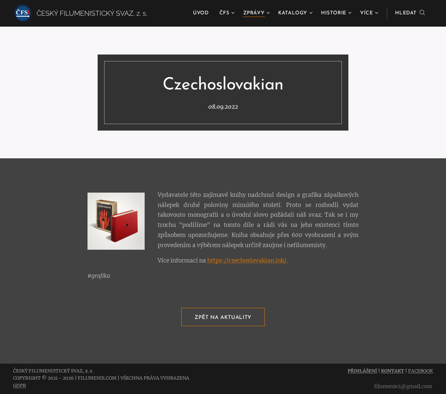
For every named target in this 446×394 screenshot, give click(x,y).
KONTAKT (392, 371)
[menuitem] (202, 13)
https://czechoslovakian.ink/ (246, 260)
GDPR (19, 385)
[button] (410, 13)
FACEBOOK (420, 371)
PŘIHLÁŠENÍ (362, 371)
